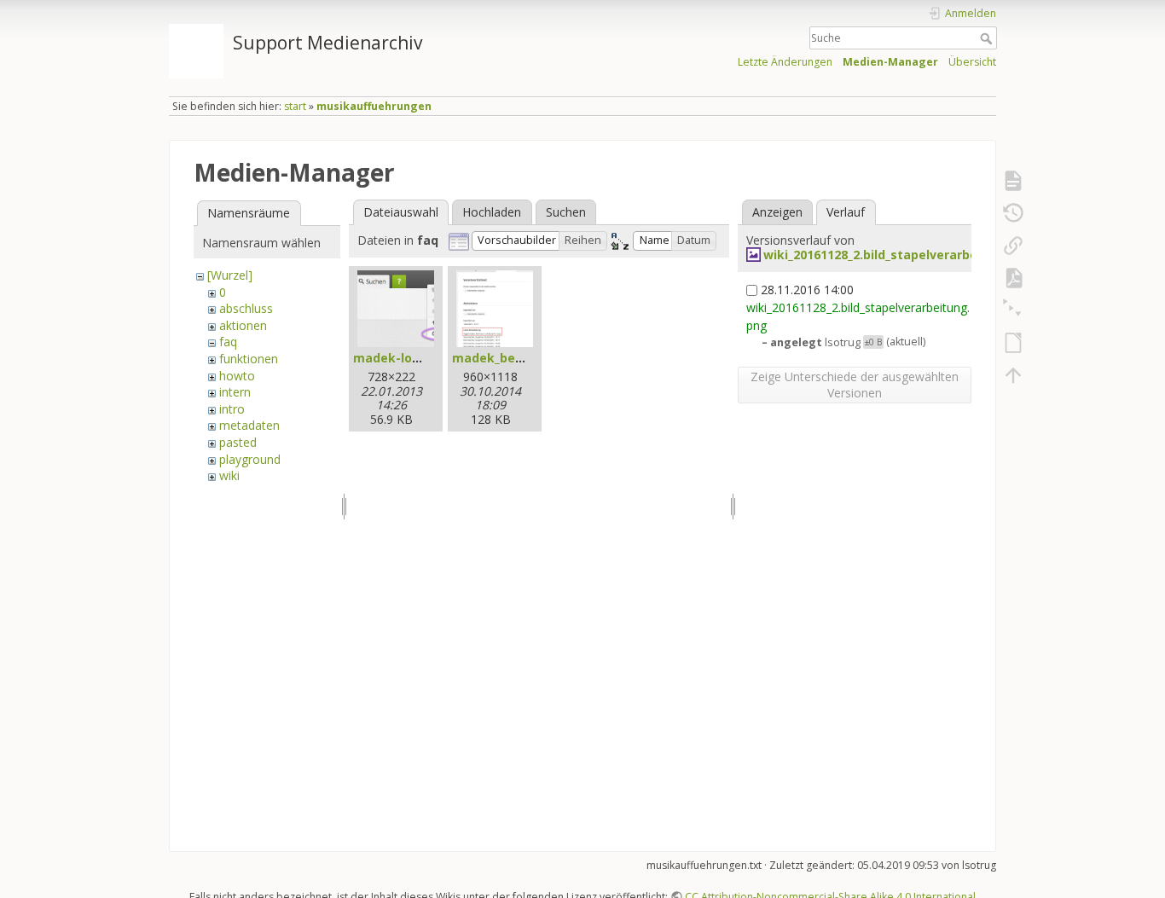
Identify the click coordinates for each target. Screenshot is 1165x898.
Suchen (566, 212)
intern (235, 392)
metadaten (249, 425)
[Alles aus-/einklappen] (1013, 310)
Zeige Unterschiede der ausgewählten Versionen (855, 384)
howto (237, 376)
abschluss (246, 308)
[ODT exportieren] (1013, 343)
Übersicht (972, 62)
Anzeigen (777, 212)
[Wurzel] (229, 275)
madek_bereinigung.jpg (525, 358)
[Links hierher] (1013, 245)
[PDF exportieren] (1013, 278)
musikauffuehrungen (374, 106)
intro (232, 409)
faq (228, 341)
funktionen (248, 359)
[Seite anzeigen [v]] (1013, 181)
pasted (238, 442)
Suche (988, 38)
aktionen (243, 325)
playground (250, 459)
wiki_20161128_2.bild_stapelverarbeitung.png (900, 254)
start (295, 106)
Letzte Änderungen (785, 62)
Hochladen (491, 212)
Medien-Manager (890, 62)
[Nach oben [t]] (1013, 375)
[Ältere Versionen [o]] (1013, 213)
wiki (229, 475)
